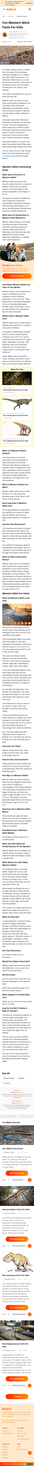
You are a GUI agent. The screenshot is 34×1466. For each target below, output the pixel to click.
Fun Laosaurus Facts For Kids (15, 1275)
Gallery (6, 63)
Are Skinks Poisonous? (12, 1148)
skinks (21, 797)
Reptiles (21, 1078)
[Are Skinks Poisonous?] (17, 1134)
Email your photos (17, 276)
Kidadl (4, 16)
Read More (29, 3)
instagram (5, 1452)
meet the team (22, 1433)
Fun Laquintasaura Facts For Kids (15, 441)
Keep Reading (19, 1173)
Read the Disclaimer (10, 1116)
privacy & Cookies (22, 1449)
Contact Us (5, 1431)
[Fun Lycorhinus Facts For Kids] (17, 1195)
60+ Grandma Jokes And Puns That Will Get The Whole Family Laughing (14, 3)
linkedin (4, 1455)
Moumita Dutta (22, 32)
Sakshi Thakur (9, 1152)
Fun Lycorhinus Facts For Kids (16, 1209)
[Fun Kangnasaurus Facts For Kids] (17, 1330)
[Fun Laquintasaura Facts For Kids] (17, 430)
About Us (20, 1431)
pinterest (5, 1449)
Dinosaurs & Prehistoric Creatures (13, 413)
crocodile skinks (8, 156)
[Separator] (30, 1453)
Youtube (5, 1457)
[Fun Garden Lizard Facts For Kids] (17, 378)
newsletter (20, 1436)
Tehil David (22, 37)
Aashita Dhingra (10, 1213)
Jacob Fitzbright (18, 35)
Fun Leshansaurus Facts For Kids (15, 415)
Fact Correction (27, 1116)
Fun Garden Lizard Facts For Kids (15, 390)
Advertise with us (7, 1433)
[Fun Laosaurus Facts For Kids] (17, 1261)
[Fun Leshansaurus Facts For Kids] (17, 405)
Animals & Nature (8, 388)
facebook (5, 1446)
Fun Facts (11, 16)
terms (19, 1446)
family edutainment (23, 1439)
